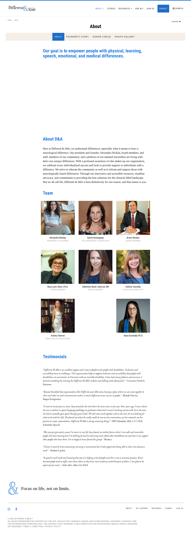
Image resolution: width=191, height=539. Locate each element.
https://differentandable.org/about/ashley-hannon (58, 319)
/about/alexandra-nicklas (58, 221)
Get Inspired (142, 508)
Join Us (150, 8)
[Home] (23, 8)
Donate (163, 8)
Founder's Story (77, 37)
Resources (125, 8)
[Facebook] (18, 508)
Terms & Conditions (33, 526)
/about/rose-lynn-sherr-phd (58, 270)
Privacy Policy (53, 526)
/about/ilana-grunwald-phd (133, 318)
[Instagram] (11, 508)
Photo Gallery (125, 37)
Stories (111, 8)
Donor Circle (102, 37)
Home (9, 20)
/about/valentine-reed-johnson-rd (95, 270)
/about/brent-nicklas (133, 221)
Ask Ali (139, 8)
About (99, 8)
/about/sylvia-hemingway (95, 221)
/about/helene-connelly (133, 270)
